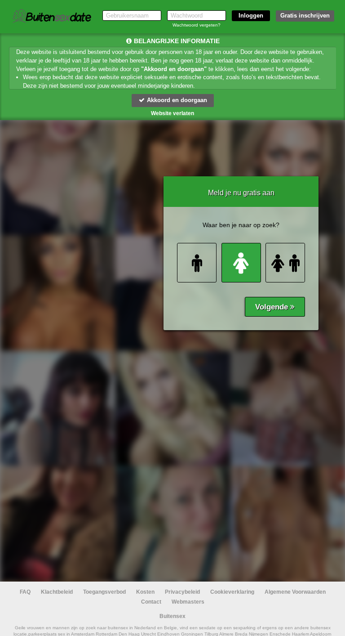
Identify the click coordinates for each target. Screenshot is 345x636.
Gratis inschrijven (305, 15)
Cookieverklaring (232, 592)
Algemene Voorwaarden (295, 592)
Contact (151, 602)
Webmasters (188, 602)
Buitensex (172, 616)
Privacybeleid (182, 592)
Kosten (145, 592)
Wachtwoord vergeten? (196, 24)
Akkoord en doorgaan (176, 100)
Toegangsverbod (104, 592)
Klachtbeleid (57, 592)
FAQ (25, 592)
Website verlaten (172, 113)
